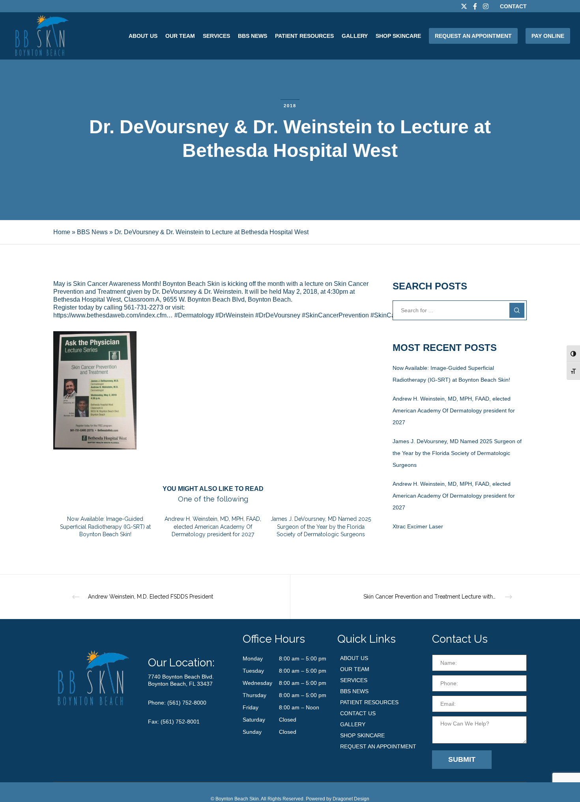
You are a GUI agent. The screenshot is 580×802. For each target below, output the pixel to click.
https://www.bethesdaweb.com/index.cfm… (113, 315)
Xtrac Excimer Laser (418, 526)
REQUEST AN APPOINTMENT (378, 746)
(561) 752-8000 (186, 702)
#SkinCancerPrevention (335, 315)
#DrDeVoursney (277, 315)
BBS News (92, 232)
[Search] (516, 310)
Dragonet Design (351, 799)
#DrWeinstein (234, 315)
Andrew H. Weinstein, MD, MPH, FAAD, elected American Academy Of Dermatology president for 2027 (454, 410)
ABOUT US (354, 658)
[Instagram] (485, 6)
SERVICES (353, 680)
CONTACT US (358, 713)
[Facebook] (475, 6)
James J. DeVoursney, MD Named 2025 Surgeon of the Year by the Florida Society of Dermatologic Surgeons (457, 453)
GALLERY (352, 724)
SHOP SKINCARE (362, 735)
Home (61, 232)
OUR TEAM (354, 669)
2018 (290, 105)
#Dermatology (194, 315)
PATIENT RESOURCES (369, 702)
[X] (464, 6)
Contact (513, 6)
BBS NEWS (354, 691)
